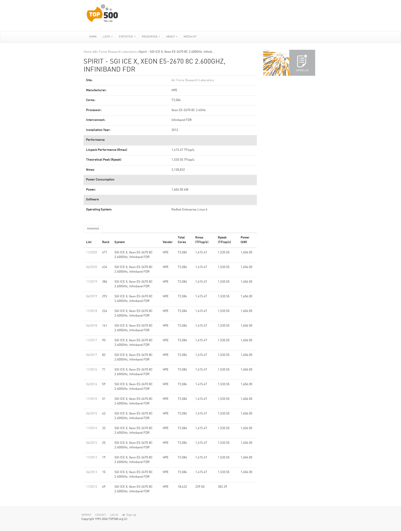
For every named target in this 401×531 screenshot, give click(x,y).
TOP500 (276, 63)
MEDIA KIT (190, 36)
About (170, 36)
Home (93, 36)
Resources (150, 36)
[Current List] (302, 63)
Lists (107, 36)
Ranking (93, 228)
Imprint (86, 515)
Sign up (131, 515)
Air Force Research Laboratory (115, 52)
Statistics (126, 36)
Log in (114, 515)
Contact (100, 515)
